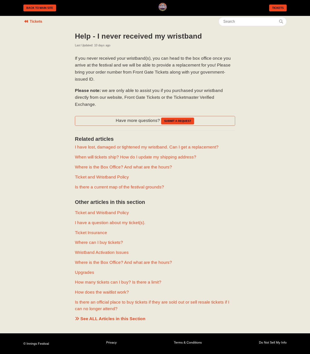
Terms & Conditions (188, 342)
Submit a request (177, 121)
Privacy (111, 342)
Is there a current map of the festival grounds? (119, 187)
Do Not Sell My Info (273, 342)
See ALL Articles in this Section (112, 318)
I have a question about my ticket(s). (110, 222)
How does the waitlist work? (102, 292)
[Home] (162, 9)
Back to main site (39, 8)
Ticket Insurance (91, 232)
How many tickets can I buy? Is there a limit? (118, 282)
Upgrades (84, 272)
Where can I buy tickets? (99, 242)
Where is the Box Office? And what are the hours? (123, 167)
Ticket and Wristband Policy (102, 177)
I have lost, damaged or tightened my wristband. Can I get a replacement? (147, 147)
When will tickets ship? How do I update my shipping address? (135, 157)
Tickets (278, 8)
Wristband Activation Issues (102, 252)
